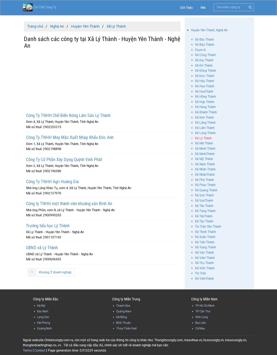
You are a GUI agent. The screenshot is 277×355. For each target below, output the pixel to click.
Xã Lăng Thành (205, 122)
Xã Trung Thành (205, 247)
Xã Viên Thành (205, 258)
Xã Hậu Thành (204, 81)
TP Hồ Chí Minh (205, 305)
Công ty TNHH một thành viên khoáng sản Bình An (69, 203)
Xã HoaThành (204, 91)
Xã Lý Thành (203, 138)
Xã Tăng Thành (205, 211)
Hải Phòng (43, 322)
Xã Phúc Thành (205, 185)
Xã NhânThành (205, 174)
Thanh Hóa (123, 305)
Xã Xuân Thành (205, 237)
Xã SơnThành (204, 200)
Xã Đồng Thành (205, 71)
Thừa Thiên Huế (126, 328)
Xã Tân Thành (204, 206)
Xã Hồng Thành (205, 96)
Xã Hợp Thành (204, 102)
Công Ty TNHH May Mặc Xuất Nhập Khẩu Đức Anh (70, 137)
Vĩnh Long (201, 317)
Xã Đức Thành (204, 76)
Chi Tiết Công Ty (45, 7)
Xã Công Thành (205, 55)
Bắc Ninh (42, 311)
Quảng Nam (123, 311)
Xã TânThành (204, 216)
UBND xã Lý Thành (42, 247)
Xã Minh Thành (205, 148)
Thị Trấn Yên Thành (208, 226)
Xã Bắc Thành (204, 39)
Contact (39, 350)
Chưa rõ (200, 50)
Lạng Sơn (43, 317)
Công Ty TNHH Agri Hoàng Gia (52, 181)
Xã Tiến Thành (204, 242)
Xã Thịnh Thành (205, 232)
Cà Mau (200, 328)
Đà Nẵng (121, 317)
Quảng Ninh (44, 328)
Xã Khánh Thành (206, 112)
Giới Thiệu (186, 8)
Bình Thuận (123, 322)
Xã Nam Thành (205, 164)
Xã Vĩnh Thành (205, 268)
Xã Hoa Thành (204, 86)
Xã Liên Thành (205, 128)
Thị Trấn (200, 273)
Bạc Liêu (200, 322)
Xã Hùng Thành (205, 107)
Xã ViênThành (204, 278)
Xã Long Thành (205, 133)
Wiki (203, 8)
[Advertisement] (102, 81)
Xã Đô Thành (204, 65)
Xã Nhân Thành (205, 169)
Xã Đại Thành (204, 60)
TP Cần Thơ (202, 311)
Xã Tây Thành (204, 221)
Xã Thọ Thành (204, 263)
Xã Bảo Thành (204, 45)
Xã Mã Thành (204, 143)
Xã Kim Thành (204, 117)
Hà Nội (41, 305)
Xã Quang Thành (206, 190)
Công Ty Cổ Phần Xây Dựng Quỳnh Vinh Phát (64, 159)
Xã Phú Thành (204, 180)
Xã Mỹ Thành (204, 159)
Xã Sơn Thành (204, 195)
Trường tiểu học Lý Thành (48, 225)
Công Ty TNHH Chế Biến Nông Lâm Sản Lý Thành (68, 115)
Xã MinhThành (205, 154)
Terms (27, 350)
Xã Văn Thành (204, 252)
